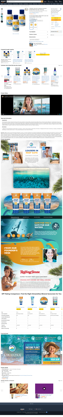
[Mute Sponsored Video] (27, 393)
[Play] (2, 114)
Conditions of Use (19, 412)
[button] (2, 4)
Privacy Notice (24, 412)
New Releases (26, 3)
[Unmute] (61, 114)
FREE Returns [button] (31, 18)
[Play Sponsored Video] (44, 388)
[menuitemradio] (59, 114)
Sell (51, 3)
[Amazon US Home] (22, 410)
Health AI (5, 3)
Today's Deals (40, 3)
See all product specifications (34, 39)
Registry (58, 3)
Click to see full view (16, 33)
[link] (18, 54)
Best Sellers (21, 3)
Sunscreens (7, 376)
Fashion (54, 3)
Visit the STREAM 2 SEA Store (34, 12)
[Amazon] (3, 1)
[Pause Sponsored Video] (27, 391)
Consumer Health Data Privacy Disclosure (32, 412)
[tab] (15, 217)
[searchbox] (25, 1)
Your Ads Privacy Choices (42, 412)
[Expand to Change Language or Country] (34, 409)
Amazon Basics (15, 3)
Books (44, 3)
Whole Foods (35, 3)
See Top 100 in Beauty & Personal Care (26, 375)
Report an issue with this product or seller (37, 41)
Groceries (30, 3)
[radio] (2, 9)
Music (61, 3)
